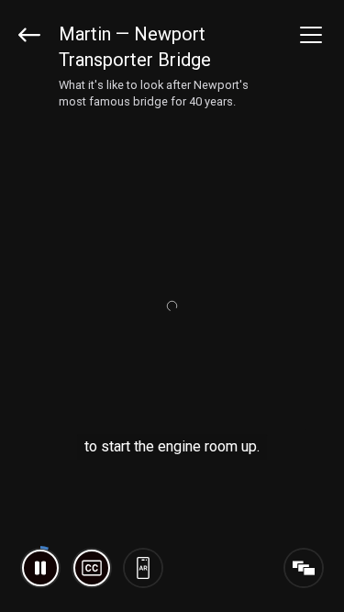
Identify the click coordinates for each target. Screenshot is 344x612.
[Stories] (303, 568)
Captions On (91, 568)
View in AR (143, 568)
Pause (40, 568)
